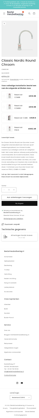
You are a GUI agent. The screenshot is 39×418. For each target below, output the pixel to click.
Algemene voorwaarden (12, 352)
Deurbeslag (8, 265)
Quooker (7, 313)
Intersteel (7, 304)
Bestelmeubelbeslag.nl (18, 405)
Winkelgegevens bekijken (13, 219)
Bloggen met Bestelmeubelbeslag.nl (16, 335)
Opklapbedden (9, 261)
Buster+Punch (9, 317)
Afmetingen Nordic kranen (22, 235)
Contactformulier (10, 375)
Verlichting (8, 274)
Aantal (4, 186)
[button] (4, 13)
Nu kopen (19, 203)
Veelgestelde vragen (11, 348)
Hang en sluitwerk (10, 283)
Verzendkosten (14, 79)
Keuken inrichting (10, 278)
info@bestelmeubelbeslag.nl (14, 371)
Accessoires (8, 292)
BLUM (6, 309)
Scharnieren (8, 257)
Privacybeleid (31, 408)
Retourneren (8, 343)
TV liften (7, 270)
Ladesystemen (9, 287)
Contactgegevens (20, 415)
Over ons (7, 330)
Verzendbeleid (30, 411)
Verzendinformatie (10, 339)
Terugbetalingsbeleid (17, 408)
